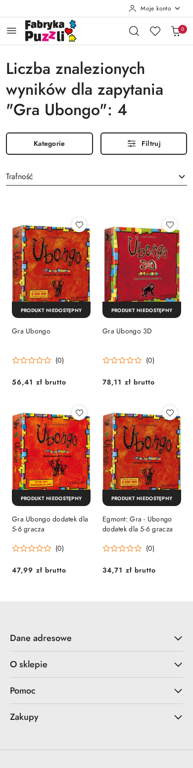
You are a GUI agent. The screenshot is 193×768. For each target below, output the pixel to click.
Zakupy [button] (24, 716)
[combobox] (96, 177)
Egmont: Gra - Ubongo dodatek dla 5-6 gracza (137, 524)
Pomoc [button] (23, 690)
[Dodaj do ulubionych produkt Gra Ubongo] (79, 224)
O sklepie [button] (29, 664)
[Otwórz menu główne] (11, 30)
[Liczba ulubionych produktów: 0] (154, 30)
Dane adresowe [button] (41, 638)
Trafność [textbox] (19, 176)
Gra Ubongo (31, 331)
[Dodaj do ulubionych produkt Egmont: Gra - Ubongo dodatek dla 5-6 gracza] (169, 412)
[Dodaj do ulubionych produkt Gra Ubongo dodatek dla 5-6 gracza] (79, 412)
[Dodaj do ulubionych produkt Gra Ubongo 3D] (169, 224)
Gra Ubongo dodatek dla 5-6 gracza (50, 524)
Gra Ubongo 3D (127, 331)
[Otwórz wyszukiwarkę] (134, 30)
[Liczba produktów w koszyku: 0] (175, 30)
